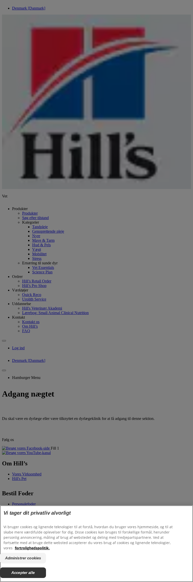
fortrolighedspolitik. (32, 548)
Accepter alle (23, 572)
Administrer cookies (23, 558)
